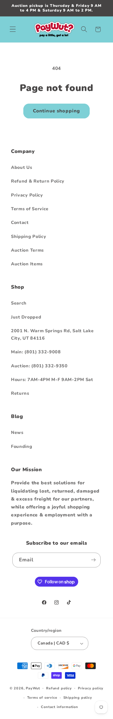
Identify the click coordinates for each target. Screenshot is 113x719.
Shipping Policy (28, 237)
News (17, 433)
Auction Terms (27, 250)
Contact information (59, 706)
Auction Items (27, 264)
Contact (20, 223)
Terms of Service (30, 209)
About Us (21, 167)
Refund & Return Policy (37, 181)
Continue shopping (56, 111)
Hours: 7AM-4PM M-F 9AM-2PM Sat (52, 380)
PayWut (33, 688)
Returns (20, 393)
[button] (13, 29)
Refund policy (59, 688)
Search (19, 303)
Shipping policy (77, 697)
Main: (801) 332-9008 (36, 352)
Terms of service (42, 697)
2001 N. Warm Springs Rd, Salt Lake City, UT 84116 (52, 334)
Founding (21, 447)
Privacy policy (90, 688)
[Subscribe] (94, 560)
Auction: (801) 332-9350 (39, 366)
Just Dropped (26, 317)
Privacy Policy (27, 195)
